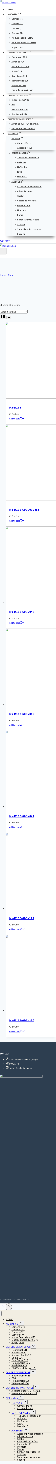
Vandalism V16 (18, 85)
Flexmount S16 (19, 56)
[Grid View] (3, 316)
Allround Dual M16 (20, 66)
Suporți (21, 233)
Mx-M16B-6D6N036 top (24, 509)
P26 (13, 104)
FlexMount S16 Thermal (23, 128)
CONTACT (5, 241)
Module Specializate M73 (23, 42)
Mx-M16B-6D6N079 (21, 816)
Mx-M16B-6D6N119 (21, 918)
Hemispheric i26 (19, 114)
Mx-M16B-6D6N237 (21, 1020)
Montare (21, 210)
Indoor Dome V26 (20, 99)
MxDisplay (22, 167)
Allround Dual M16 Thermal (24, 123)
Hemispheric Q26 (19, 80)
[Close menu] (1, 1313)
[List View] (8, 317)
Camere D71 (17, 23)
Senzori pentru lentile (28, 219)
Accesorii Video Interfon (29, 186)
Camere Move (24, 143)
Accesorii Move (24, 147)
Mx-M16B (15, 407)
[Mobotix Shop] (8, 2)
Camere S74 (17, 33)
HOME (10, 9)
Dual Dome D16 (19, 75)
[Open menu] (3, 251)
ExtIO (20, 171)
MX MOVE (16, 1402)
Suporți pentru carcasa (29, 229)
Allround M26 (17, 61)
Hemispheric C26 (19, 109)
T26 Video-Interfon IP (22, 90)
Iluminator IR (23, 205)
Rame (20, 214)
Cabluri (20, 195)
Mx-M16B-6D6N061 (21, 714)
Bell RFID (21, 162)
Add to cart (14, 418)
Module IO (22, 176)
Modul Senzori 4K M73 (22, 37)
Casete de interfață (26, 200)
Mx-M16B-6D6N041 (21, 612)
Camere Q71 (17, 28)
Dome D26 (16, 71)
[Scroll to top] (3, 1307)
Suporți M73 (17, 47)
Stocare (21, 224)
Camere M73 (17, 18)
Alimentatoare (24, 191)
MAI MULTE (12, 1397)
